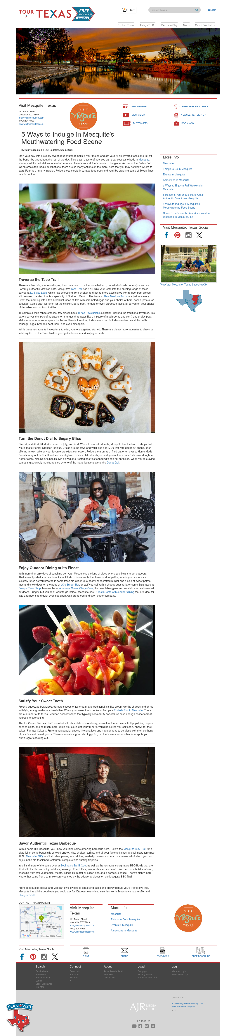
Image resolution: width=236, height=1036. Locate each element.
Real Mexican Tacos (116, 296)
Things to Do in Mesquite (177, 169)
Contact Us (109, 977)
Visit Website (139, 106)
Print (86, 956)
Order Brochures (44, 983)
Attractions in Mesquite (176, 180)
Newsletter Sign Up (193, 114)
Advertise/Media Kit (113, 971)
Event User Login (180, 974)
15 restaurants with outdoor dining (114, 592)
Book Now (187, 123)
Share (124, 956)
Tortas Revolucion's (89, 313)
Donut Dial (113, 462)
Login (213, 9)
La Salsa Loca (38, 292)
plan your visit (27, 895)
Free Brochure (201, 956)
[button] (126, 25)
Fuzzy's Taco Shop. (30, 588)
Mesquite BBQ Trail (135, 849)
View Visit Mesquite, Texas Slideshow (182, 284)
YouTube (74, 974)
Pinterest (74, 977)
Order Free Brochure (194, 106)
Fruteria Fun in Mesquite (128, 710)
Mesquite (144, 159)
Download (163, 956)
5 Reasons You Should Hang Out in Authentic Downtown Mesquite (183, 196)
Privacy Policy (145, 974)
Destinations (42, 971)
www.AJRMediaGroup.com (184, 1006)
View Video (138, 114)
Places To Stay (43, 977)
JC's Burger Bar (70, 584)
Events (39, 980)
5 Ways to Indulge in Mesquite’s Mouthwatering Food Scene (181, 205)
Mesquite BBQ (34, 856)
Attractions (41, 974)
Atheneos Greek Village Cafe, (76, 588)
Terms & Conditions (147, 977)
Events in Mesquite (174, 174)
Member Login (179, 971)
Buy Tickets (140, 123)
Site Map (40, 986)
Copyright (143, 971)
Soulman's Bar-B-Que (73, 865)
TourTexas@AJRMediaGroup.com (187, 1003)
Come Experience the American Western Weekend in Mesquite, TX (187, 215)
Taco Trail (76, 289)
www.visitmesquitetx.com (31, 123)
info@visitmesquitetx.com (31, 117)
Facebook (75, 971)
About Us (108, 974)
